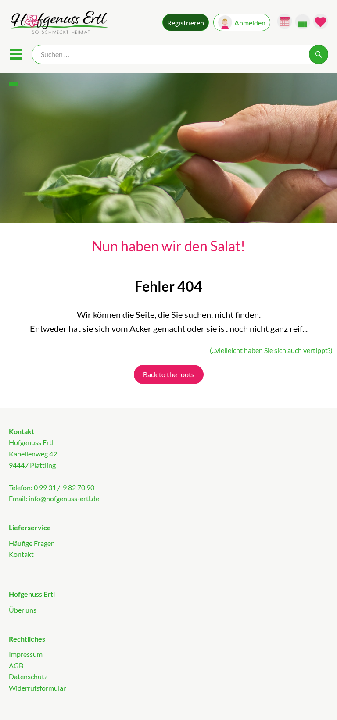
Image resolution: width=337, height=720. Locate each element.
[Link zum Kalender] (284, 21)
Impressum (26, 654)
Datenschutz (28, 676)
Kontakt (21, 554)
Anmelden (249, 22)
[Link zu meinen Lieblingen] (320, 21)
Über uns (22, 610)
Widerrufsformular (37, 688)
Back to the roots (168, 374)
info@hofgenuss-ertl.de (64, 498)
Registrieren (185, 22)
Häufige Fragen (32, 543)
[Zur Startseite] (59, 23)
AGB (16, 665)
